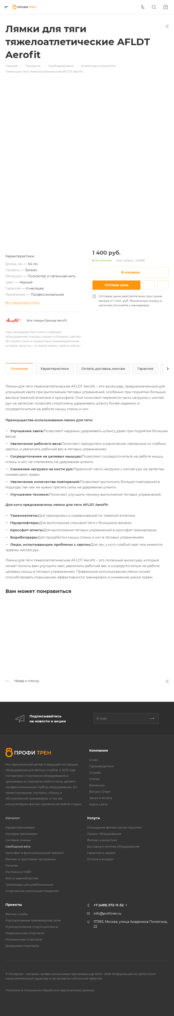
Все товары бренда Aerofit (47, 320)
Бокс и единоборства (21, 878)
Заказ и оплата (100, 798)
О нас (93, 760)
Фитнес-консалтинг (102, 840)
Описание (19, 369)
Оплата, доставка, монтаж (103, 369)
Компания (98, 750)
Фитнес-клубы (16, 914)
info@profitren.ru (107, 913)
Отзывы (95, 772)
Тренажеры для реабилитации (29, 884)
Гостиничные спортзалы (23, 939)
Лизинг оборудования (104, 834)
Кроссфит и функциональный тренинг (34, 853)
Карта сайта (98, 804)
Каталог (12, 818)
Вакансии (97, 785)
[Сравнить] (163, 285)
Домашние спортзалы (22, 946)
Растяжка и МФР (18, 872)
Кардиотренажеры (20, 827)
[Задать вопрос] (149, 285)
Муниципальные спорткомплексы (31, 926)
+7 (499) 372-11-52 (109, 905)
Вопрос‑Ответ (100, 791)
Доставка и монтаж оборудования (113, 846)
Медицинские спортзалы (24, 933)
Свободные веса (18, 846)
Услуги (93, 818)
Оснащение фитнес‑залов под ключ (114, 827)
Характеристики (55, 369)
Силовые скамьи (18, 840)
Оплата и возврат (100, 859)
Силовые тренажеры (21, 834)
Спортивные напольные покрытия (31, 891)
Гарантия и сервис (101, 853)
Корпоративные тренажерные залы (33, 920)
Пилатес (11, 865)
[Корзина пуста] (165, 7)
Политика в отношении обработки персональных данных (49, 990)
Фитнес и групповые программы (30, 859)
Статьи (94, 779)
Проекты (13, 904)
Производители (101, 766)
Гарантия (145, 369)
